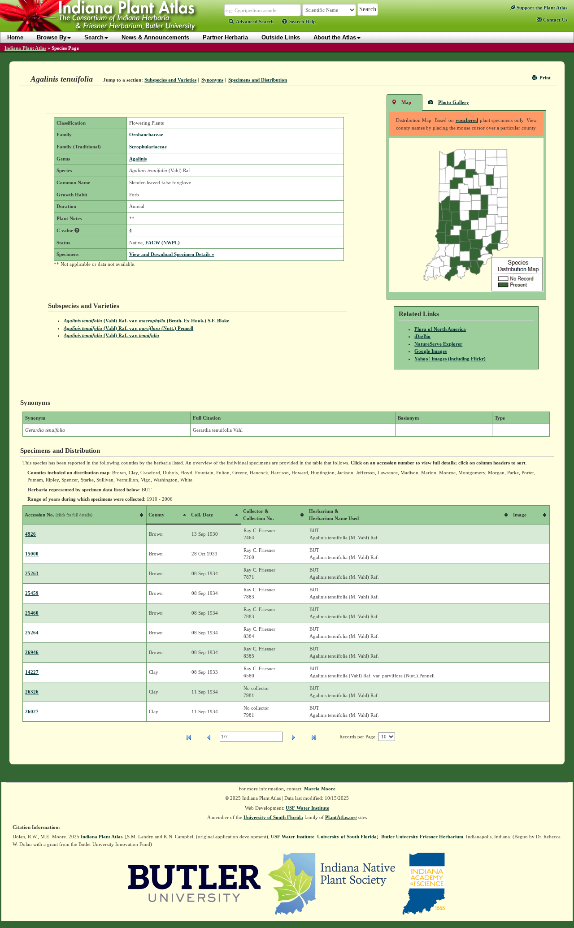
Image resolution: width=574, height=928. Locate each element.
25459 (32, 593)
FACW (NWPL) (162, 242)
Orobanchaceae (146, 134)
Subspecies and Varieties (170, 79)
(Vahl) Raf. (111, 335)
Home (15, 37)
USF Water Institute (307, 808)
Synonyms (212, 79)
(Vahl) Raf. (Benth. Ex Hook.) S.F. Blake (146, 320)
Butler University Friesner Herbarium (422, 836)
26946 (32, 652)
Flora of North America (440, 329)
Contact (554, 19)
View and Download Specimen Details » (171, 254)
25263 (32, 573)
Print (545, 77)
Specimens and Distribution (257, 79)
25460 (32, 613)
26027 (32, 711)
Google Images (430, 351)
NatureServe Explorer (438, 344)
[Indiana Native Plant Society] (332, 883)
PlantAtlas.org (341, 817)
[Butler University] (194, 883)
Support (541, 7)
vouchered (467, 120)
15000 (32, 553)
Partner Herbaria (225, 37)
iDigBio (422, 336)
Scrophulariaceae (148, 146)
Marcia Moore (319, 788)
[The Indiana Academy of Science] (423, 883)
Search (94, 37)
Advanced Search (255, 21)
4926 (30, 534)
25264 (32, 632)
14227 (32, 672)
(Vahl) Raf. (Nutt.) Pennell (128, 328)
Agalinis (138, 158)
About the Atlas (334, 37)
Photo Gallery (453, 102)
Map (406, 102)
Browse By (51, 37)
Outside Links (280, 37)
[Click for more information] (76, 230)
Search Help (302, 21)
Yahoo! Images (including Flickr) (450, 358)
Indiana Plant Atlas (25, 48)
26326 (32, 691)
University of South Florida (273, 817)
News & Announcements (155, 37)
